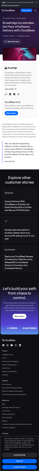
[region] (19, 453)
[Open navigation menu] (35, 10)
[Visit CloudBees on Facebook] (3, 345)
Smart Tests (6, 368)
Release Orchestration (9, 371)
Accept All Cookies (19, 467)
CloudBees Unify (7, 355)
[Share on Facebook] (14, 94)
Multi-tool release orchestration (12, 391)
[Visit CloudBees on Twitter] (16, 345)
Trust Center (6, 411)
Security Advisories (8, 414)
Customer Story (9, 18)
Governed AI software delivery (12, 388)
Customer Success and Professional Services (17, 424)
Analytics (5, 375)
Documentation (7, 417)
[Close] (36, 439)
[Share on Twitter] (18, 94)
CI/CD (4, 358)
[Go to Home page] (8, 10)
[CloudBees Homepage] (8, 340)
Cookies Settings (19, 455)
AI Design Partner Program (11, 407)
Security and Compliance (10, 361)
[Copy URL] (6, 94)
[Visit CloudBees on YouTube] (11, 345)
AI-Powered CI (7, 384)
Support (4, 421)
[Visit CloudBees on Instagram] (7, 345)
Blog (3, 404)
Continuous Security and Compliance (14, 394)
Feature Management (9, 365)
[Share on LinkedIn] (10, 94)
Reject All (19, 461)
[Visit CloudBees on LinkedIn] (20, 345)
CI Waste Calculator (8, 427)
